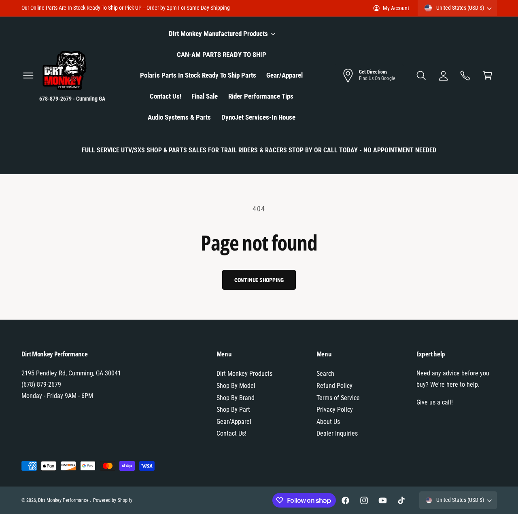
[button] (28, 75)
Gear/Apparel (234, 422)
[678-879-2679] (465, 75)
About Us (328, 422)
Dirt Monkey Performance (64, 500)
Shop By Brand (236, 398)
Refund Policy (334, 386)
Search (325, 373)
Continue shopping (259, 280)
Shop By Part (233, 409)
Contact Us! (231, 433)
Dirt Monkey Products (244, 373)
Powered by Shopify (112, 500)
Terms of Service (338, 398)
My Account (396, 8)
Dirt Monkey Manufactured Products (218, 33)
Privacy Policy (334, 409)
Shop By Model (236, 386)
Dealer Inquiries (337, 433)
